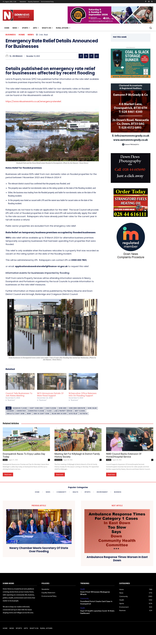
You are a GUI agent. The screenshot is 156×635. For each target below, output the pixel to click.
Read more (7, 474)
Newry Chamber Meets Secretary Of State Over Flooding (38, 549)
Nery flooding (80, 411)
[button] (150, 28)
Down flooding (50, 408)
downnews (10, 411)
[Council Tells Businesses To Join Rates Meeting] (20, 381)
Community (58, 460)
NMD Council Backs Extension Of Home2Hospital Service (123, 455)
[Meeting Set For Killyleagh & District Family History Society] (78, 439)
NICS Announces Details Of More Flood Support (50, 394)
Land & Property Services (63, 411)
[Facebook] (145, 1)
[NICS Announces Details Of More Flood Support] (51, 381)
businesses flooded (20, 408)
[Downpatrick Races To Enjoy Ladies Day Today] (26, 439)
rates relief (73, 413)
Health (109, 460)
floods (49, 411)
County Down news (36, 408)
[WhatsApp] (96, 56)
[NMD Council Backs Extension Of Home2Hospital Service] (129, 439)
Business (11, 35)
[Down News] (25, 15)
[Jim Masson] (8, 56)
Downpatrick (21, 411)
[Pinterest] (91, 56)
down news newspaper (77, 408)
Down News (63, 408)
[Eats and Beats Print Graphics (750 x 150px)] (110, 23)
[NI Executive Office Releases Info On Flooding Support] (83, 381)
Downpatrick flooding (36, 411)
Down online (92, 408)
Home (22, 35)
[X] (152, 1)
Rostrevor (84, 413)
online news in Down (59, 413)
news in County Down (41, 413)
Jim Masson (17, 56)
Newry (29, 413)
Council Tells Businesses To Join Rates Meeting (19, 394)
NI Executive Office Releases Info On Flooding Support (83, 394)
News (31, 35)
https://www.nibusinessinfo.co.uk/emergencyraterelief (33, 101)
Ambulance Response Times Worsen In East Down (117, 558)
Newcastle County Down (16, 413)
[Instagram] (148, 1)
